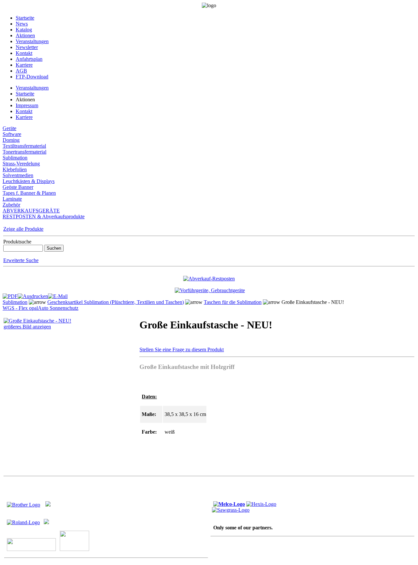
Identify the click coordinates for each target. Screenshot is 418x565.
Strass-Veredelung (21, 163)
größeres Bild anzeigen (27, 326)
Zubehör (11, 205)
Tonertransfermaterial (24, 152)
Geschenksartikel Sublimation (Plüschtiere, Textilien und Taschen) (115, 302)
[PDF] (10, 294)
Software (12, 134)
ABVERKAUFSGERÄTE (31, 210)
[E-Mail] (58, 294)
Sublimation (15, 157)
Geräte (9, 128)
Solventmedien (18, 175)
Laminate (12, 199)
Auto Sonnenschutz (58, 308)
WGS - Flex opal (20, 308)
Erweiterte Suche (21, 260)
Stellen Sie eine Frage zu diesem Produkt (181, 349)
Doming (11, 140)
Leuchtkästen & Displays (29, 181)
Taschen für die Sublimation (233, 302)
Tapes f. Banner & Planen (29, 193)
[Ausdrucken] (33, 294)
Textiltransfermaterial (24, 146)
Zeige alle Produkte (23, 229)
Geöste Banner (18, 187)
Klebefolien (15, 169)
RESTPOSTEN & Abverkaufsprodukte (44, 216)
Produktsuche (17, 241)
